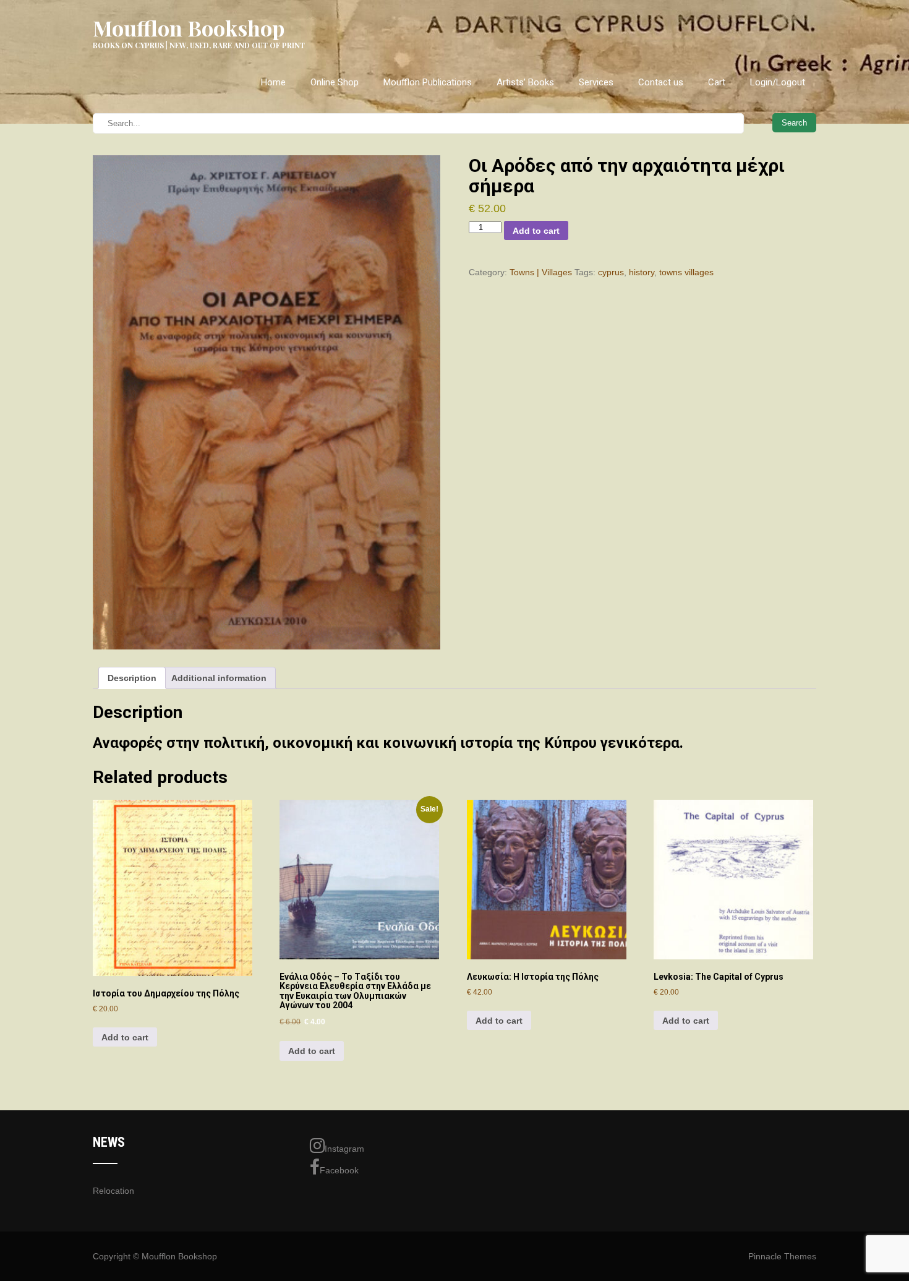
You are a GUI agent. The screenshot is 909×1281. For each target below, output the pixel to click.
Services (596, 82)
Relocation (113, 1191)
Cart (716, 82)
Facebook (339, 1170)
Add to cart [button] (124, 1037)
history (641, 272)
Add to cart (536, 231)
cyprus (611, 272)
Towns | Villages (541, 272)
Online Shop (334, 82)
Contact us (660, 82)
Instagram (344, 1149)
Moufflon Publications (427, 82)
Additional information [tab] (219, 678)
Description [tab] (132, 678)
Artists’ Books (525, 82)
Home (273, 82)
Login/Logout (777, 82)
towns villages (686, 272)
